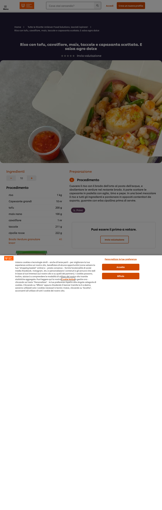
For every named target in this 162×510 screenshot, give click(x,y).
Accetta (121, 267)
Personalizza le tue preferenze (121, 259)
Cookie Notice (68, 279)
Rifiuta (120, 276)
